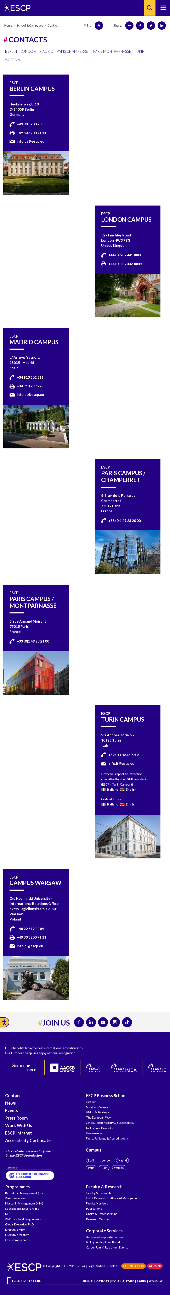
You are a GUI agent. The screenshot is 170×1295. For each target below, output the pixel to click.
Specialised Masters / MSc (22, 1208)
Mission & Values (97, 1107)
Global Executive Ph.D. (19, 1224)
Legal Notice (96, 1266)
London (107, 1160)
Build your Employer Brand (103, 1242)
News (10, 1102)
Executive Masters (17, 1234)
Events (11, 1110)
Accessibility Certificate (28, 1140)
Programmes (17, 1186)
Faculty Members (97, 1203)
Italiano (112, 789)
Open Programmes (17, 1240)
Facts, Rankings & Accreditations (107, 1138)
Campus (93, 1149)
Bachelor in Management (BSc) (25, 1193)
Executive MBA (15, 1229)
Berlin (91, 1160)
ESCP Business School (106, 1095)
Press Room (16, 1117)
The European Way (98, 1117)
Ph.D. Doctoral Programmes (23, 1219)
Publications (94, 1208)
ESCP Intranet (18, 1132)
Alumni (155, 1266)
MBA (8, 1213)
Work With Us (18, 1125)
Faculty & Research (104, 1186)
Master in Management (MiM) (24, 1203)
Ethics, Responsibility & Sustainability (110, 1122)
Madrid (122, 1160)
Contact (13, 1095)
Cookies (113, 1266)
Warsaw (119, 1167)
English (130, 789)
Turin (104, 1167)
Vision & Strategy (97, 1112)
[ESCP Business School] (16, 8)
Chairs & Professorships (101, 1213)
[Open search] (149, 8)
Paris (91, 1167)
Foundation (133, 1266)
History (91, 1102)
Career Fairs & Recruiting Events (107, 1247)
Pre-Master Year (16, 1198)
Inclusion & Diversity (99, 1128)
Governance (94, 1133)
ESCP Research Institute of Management (113, 1198)
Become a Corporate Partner (104, 1237)
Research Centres (98, 1219)
